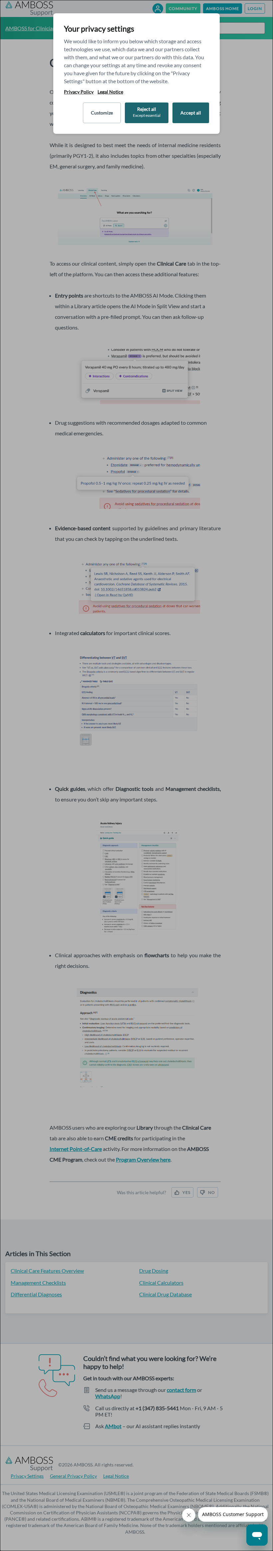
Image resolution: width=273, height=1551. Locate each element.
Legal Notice (110, 92)
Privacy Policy (79, 92)
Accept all (190, 112)
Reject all (146, 112)
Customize (102, 112)
